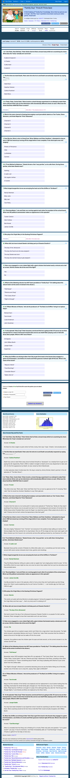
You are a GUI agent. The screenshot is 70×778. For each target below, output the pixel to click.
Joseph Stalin (8, 345)
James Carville (8, 227)
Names (58, 749)
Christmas (39, 751)
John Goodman (9, 323)
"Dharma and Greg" (10, 292)
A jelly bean (7, 64)
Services (28, 1)
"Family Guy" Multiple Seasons (12, 760)
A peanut (7, 68)
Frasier (38, 753)
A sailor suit (7, 174)
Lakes (52, 753)
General (54, 747)
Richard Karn (8, 313)
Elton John (7, 196)
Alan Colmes (8, 220)
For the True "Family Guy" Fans (13, 770)
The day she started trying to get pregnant (17, 258)
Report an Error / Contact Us (47, 776)
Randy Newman (9, 192)
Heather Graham (9, 87)
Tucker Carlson (8, 216)
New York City (53, 751)
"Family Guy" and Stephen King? (13, 749)
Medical (48, 753)
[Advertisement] (35, 36)
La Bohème (7, 153)
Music (44, 747)
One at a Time (46, 45)
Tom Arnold (7, 316)
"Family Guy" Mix (9, 756)
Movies (49, 747)
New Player (58, 1)
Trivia (22, 1)
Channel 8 (7, 127)
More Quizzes (45, 766)
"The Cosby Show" (10, 295)
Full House (45, 751)
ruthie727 (40, 18)
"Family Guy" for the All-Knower (13, 752)
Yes (5, 271)
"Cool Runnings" (9, 368)
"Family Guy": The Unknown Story (14, 766)
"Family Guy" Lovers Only (11, 754)
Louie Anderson (9, 319)
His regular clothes (10, 177)
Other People (44, 749)
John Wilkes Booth (9, 342)
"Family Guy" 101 (8, 747)
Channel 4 (7, 124)
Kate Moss (7, 94)
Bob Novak (7, 223)
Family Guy (52, 749)
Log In (65, 1)
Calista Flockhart (9, 90)
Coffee (43, 753)
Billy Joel (7, 199)
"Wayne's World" (9, 365)
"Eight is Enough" (9, 299)
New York (64, 749)
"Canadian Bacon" (9, 371)
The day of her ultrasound (12, 247)
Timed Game (63, 45)
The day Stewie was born (12, 254)
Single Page (55, 45)
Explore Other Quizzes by (48, 759)
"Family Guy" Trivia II (10, 764)
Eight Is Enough (62, 751)
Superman (7, 349)
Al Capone (7, 339)
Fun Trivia (8, 1)
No (5, 275)
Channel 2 (7, 131)
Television (38, 747)
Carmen (6, 157)
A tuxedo (7, 181)
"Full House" (8, 289)
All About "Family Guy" (10, 768)
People (59, 747)
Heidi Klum (7, 84)
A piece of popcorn (10, 58)
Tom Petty (7, 203)
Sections (15, 1)
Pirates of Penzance (10, 146)
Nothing (6, 170)
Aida (5, 150)
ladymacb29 (29, 738)
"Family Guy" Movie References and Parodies (17, 758)
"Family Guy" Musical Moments (13, 762)
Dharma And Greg (60, 753)
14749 (46, 30)
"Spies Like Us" (9, 375)
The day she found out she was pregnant (16, 251)
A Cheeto (7, 61)
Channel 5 (7, 120)
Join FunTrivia (17, 4)
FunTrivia (44, 770)
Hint (66, 53)
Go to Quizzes (46, 763)
